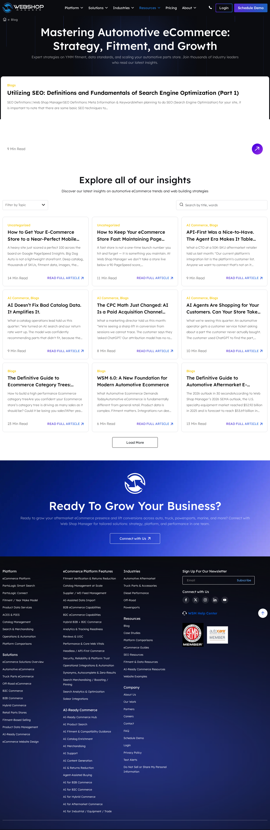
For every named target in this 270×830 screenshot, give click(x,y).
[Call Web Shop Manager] (211, 7)
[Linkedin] (215, 600)
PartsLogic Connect (15, 593)
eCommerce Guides (136, 647)
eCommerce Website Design (21, 741)
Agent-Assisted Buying (77, 775)
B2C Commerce (13, 690)
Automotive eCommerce (18, 669)
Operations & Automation (19, 636)
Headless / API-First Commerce (83, 650)
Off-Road (130, 600)
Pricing (171, 8)
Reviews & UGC (73, 636)
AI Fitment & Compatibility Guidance (87, 731)
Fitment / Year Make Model (20, 600)
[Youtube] (224, 600)
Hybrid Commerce (14, 705)
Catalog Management (17, 622)
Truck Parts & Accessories (140, 585)
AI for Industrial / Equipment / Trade (87, 811)
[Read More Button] (257, 149)
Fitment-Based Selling (17, 720)
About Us (130, 694)
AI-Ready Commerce (16, 734)
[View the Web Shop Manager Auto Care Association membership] (217, 635)
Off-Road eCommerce (17, 683)
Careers (129, 716)
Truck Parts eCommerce (18, 676)
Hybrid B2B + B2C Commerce (82, 622)
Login (127, 745)
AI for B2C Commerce (77, 789)
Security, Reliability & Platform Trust (86, 658)
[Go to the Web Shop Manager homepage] (5, 20)
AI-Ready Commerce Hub (80, 717)
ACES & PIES (11, 614)
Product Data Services (17, 607)
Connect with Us (133, 538)
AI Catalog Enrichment (78, 738)
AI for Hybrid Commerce (79, 796)
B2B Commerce (13, 698)
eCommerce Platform (16, 578)
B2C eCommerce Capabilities (82, 614)
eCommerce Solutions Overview (23, 661)
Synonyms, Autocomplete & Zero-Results (89, 672)
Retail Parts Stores (15, 712)
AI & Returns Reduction (78, 767)
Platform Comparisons (17, 643)
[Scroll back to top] (262, 613)
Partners (129, 709)
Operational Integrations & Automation (88, 665)
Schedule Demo (251, 8)
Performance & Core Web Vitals (83, 643)
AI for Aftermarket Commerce (83, 804)
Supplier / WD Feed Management (84, 593)
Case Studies (132, 633)
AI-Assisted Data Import (79, 600)
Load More (135, 442)
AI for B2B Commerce (77, 782)
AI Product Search (75, 724)
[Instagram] (205, 600)
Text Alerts (130, 759)
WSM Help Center (202, 613)
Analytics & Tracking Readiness (83, 629)
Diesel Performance (136, 593)
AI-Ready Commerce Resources (144, 669)
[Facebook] (185, 600)
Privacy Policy (133, 752)
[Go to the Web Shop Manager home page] (23, 8)
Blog (127, 625)
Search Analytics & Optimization (83, 691)
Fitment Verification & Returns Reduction (89, 578)
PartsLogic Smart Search (19, 585)
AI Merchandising (74, 746)
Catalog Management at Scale (83, 585)
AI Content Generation (77, 760)
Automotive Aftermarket (139, 578)
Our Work (130, 701)
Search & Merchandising (18, 629)
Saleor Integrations (75, 698)
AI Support (70, 753)
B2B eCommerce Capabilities (82, 607)
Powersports (132, 607)
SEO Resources (133, 654)
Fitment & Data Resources (141, 661)
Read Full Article (63, 278)
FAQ (126, 730)
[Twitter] (195, 600)
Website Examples (135, 676)
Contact (129, 723)
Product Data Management (20, 727)
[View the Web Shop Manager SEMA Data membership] (193, 635)
